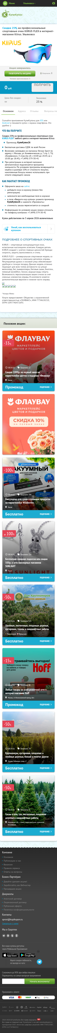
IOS (42, 120)
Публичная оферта (13, 906)
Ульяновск (28, 3)
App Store (10, 955)
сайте (26, 186)
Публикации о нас (12, 860)
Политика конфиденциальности (19, 909)
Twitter (12, 935)
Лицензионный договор (15, 902)
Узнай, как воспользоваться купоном (26, 229)
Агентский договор (13, 898)
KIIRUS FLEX (8, 138)
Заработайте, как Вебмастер (17, 885)
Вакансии (8, 864)
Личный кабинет (53, 3)
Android (6, 123)
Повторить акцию (20, 73)
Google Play (28, 955)
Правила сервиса (12, 868)
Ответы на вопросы (13, 871)
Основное (8, 111)
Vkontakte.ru (8, 935)
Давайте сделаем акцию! (15, 881)
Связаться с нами (10, 923)
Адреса (22, 111)
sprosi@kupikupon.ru (12, 919)
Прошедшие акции (12, 888)
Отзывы (34, 111)
